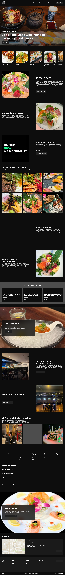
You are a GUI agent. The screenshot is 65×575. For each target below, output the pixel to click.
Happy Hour (33, 2)
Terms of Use (14, 563)
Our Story (45, 2)
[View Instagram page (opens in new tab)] (4, 573)
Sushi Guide (39, 2)
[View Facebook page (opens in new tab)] (2, 573)
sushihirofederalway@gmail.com (45, 546)
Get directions (58, 541)
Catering (27, 2)
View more (5, 296)
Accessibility (21, 568)
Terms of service (15, 568)
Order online (59, 550)
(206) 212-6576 (42, 545)
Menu (23, 2)
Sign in (54, 2)
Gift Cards (41, 562)
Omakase (27, 563)
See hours (52, 550)
